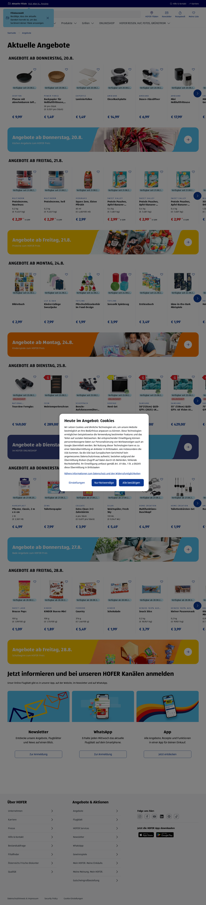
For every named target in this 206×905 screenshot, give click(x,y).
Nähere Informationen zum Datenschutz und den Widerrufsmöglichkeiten (102, 473)
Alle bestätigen (131, 483)
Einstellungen (77, 483)
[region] (104, 452)
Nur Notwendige (104, 483)
